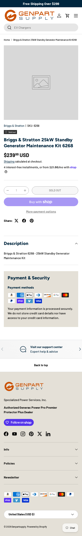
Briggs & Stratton (14, 125)
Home (7, 39)
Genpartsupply (19, 526)
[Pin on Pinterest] (31, 220)
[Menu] (76, 15)
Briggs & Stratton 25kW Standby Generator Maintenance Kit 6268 (45, 39)
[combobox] (41, 27)
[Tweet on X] (16, 220)
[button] (67, 15)
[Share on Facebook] (24, 220)
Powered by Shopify (37, 526)
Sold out (55, 190)
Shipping (9, 161)
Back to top (41, 365)
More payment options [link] (41, 211)
